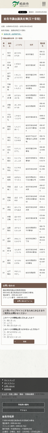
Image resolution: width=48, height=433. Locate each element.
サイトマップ (9, 380)
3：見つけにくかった (12, 337)
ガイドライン (9, 383)
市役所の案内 (23, 405)
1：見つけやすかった (12, 332)
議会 (21, 394)
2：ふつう (8, 323)
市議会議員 (29, 394)
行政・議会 (13, 394)
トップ (4, 394)
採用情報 (7, 389)
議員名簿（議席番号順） (13, 34)
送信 (24, 341)
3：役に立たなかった (12, 325)
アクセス (23, 410)
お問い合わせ (9, 386)
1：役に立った (10, 320)
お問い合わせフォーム (24, 301)
